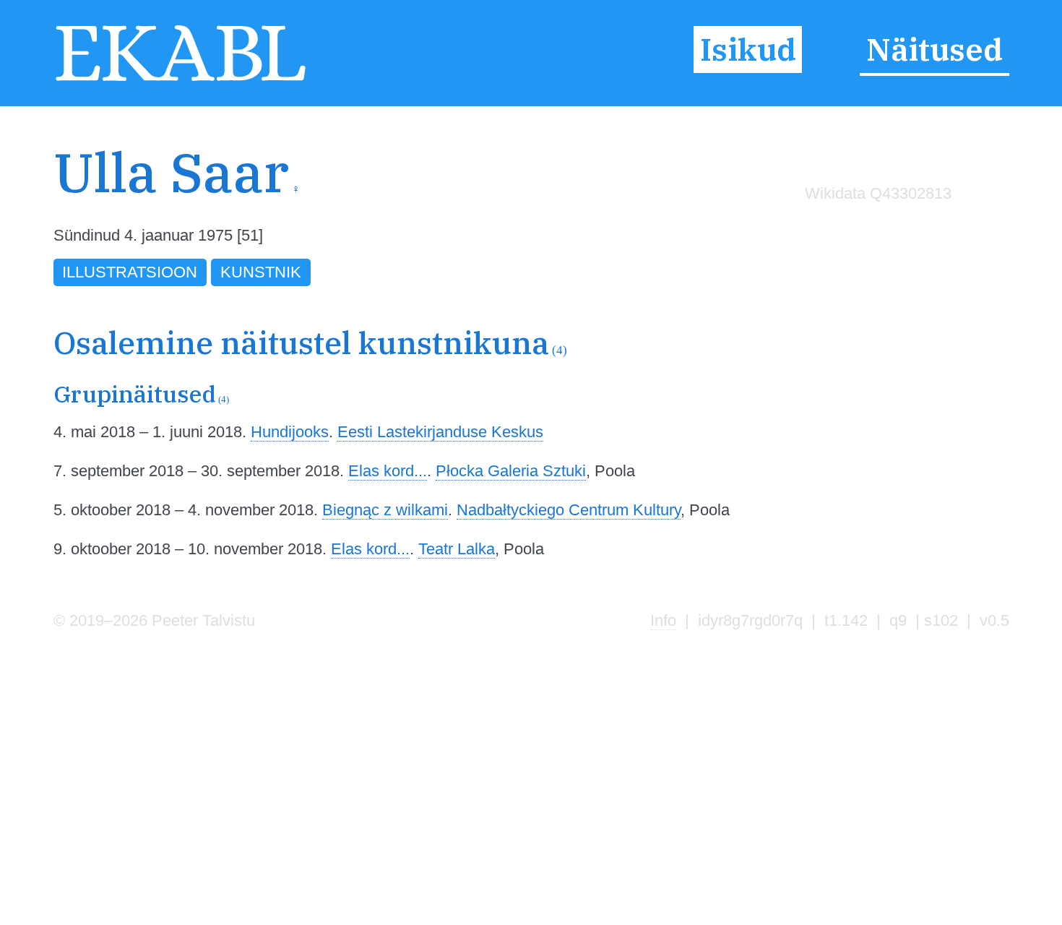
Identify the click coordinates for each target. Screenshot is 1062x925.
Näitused (934, 50)
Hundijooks (290, 432)
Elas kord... (387, 471)
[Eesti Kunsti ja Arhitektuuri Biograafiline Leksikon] (180, 80)
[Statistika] (874, 223)
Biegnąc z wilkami (385, 510)
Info (663, 620)
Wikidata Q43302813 (878, 193)
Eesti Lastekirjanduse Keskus (440, 432)
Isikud (748, 50)
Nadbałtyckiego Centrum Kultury (569, 510)
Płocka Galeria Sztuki (511, 471)
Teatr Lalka (456, 549)
